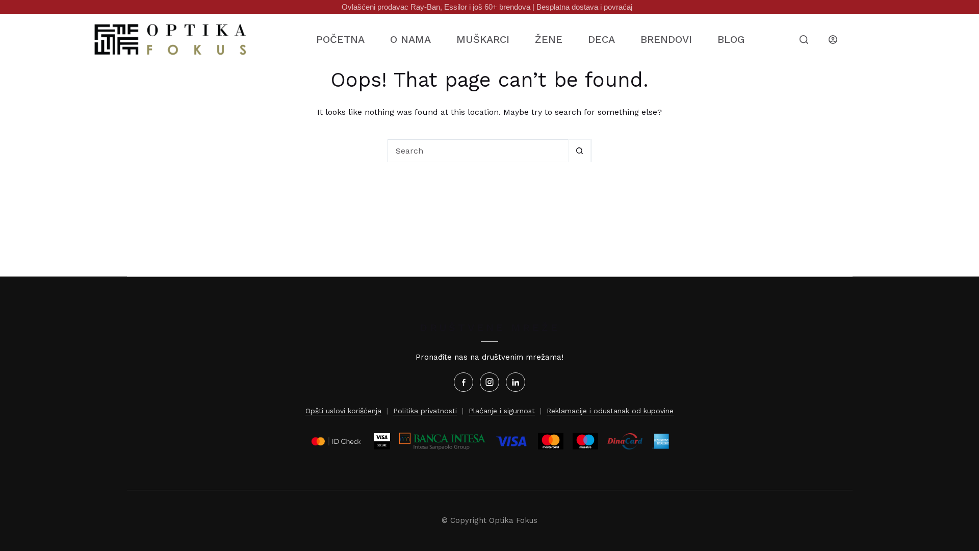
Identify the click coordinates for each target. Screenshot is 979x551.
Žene (548, 39)
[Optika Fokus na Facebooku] (463, 382)
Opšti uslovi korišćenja (343, 411)
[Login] (833, 39)
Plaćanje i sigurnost (502, 411)
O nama (410, 39)
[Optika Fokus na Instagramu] (489, 382)
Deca (601, 39)
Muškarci (482, 39)
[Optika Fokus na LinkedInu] (515, 382)
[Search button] (579, 150)
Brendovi (666, 39)
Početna (340, 39)
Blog (730, 39)
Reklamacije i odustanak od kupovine (610, 411)
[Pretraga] (804, 39)
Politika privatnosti (425, 411)
